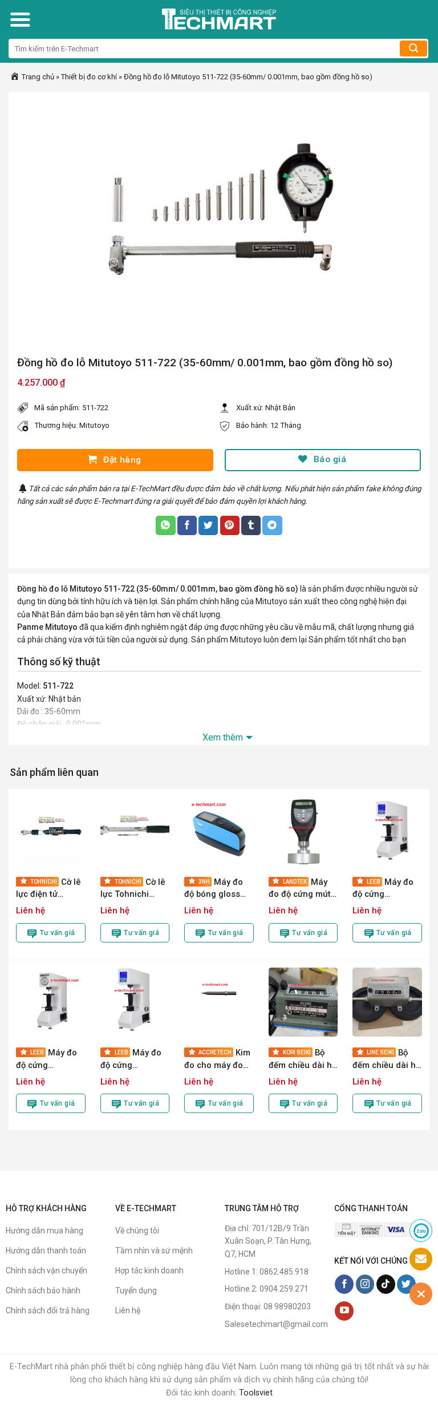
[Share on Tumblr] (251, 525)
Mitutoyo (94, 425)
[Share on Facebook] (187, 525)
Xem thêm (222, 737)
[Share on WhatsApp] (165, 525)
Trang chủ (37, 76)
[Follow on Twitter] (406, 1284)
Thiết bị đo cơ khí (89, 76)
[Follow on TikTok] (385, 1284)
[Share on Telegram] (272, 525)
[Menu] (20, 19)
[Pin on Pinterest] (230, 525)
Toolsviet (256, 1393)
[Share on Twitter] (208, 525)
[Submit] (413, 48)
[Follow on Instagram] (365, 1284)
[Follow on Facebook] (344, 1284)
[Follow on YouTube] (344, 1311)
